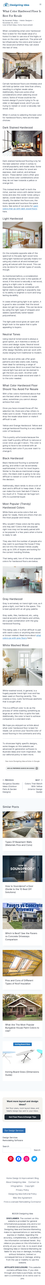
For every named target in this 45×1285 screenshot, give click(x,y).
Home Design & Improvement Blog (22, 1178)
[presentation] (22, 824)
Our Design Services (14, 1130)
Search (6, 1146)
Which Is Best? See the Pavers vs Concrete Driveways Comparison (21, 936)
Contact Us (33, 1182)
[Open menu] (40, 4)
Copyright (29, 1186)
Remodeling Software (13, 1140)
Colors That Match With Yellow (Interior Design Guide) (33, 786)
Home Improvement (25, 25)
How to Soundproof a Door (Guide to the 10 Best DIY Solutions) (19, 889)
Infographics (17, 1186)
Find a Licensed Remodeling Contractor (22, 1202)
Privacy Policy (22, 1190)
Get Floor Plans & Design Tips (22, 1117)
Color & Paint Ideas (10, 25)
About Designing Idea (16, 1182)
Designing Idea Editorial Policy (22, 1194)
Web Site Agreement (22, 1198)
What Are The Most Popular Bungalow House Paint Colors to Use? (22, 1027)
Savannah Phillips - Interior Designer (18, 20)
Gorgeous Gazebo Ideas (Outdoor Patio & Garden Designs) (11, 786)
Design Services (10, 1137)
